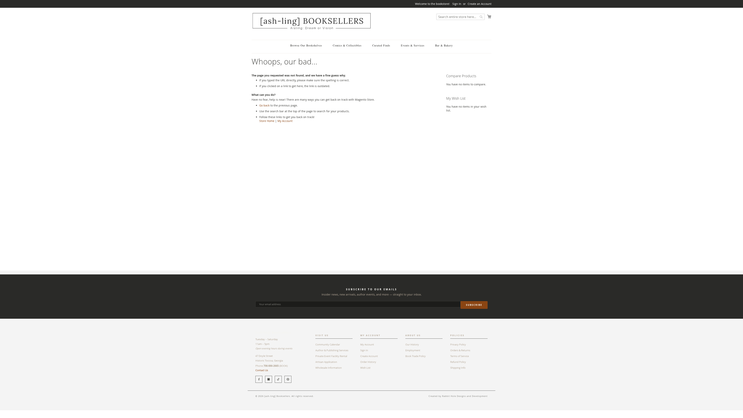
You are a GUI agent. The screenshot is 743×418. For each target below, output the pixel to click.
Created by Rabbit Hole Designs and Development (458, 396)
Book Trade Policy (415, 356)
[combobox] (460, 17)
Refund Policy (458, 362)
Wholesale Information (328, 367)
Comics (266, 412)
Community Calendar (327, 344)
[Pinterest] (287, 379)
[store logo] (312, 21)
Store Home (266, 121)
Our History (412, 344)
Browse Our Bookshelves (306, 45)
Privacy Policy (458, 344)
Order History (368, 362)
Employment (412, 350)
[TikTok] (278, 379)
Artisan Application (326, 362)
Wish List (365, 367)
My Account (285, 121)
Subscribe (474, 305)
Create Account (369, 356)
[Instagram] (268, 379)
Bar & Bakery (444, 45)
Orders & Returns (460, 350)
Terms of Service (459, 356)
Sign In (456, 4)
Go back (264, 105)
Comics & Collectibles (347, 45)
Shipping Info (458, 367)
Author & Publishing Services (331, 350)
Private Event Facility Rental (331, 356)
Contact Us (261, 370)
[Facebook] (258, 379)
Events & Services (412, 45)
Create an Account (479, 4)
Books (255, 412)
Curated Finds (381, 45)
